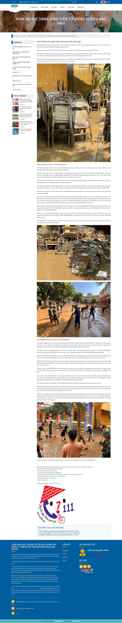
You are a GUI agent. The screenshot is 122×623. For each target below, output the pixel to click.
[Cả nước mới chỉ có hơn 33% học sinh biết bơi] (15, 131)
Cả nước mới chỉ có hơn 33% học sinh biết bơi (26, 129)
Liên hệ (64, 560)
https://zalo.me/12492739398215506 (56, 476)
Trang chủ (34, 7)
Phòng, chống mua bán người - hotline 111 (21, 62)
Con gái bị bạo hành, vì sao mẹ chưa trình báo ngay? (26, 108)
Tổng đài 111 (16, 72)
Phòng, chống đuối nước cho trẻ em (22, 47)
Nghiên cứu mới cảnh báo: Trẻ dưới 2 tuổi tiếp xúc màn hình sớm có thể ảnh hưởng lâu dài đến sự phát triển (26, 102)
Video (62, 7)
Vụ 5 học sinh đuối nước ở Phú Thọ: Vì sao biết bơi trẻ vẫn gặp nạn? (26, 123)
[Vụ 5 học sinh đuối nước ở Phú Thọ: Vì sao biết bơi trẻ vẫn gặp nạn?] (15, 124)
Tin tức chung (16, 89)
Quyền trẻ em (17, 81)
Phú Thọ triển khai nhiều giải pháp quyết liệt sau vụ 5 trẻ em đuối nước (26, 115)
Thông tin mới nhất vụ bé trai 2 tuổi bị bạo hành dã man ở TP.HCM (59, 535)
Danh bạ (80, 7)
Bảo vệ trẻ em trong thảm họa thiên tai (21, 57)
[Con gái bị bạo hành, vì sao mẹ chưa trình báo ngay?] (15, 109)
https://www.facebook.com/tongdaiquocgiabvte (71, 474)
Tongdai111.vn (52, 478)
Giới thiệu (44, 7)
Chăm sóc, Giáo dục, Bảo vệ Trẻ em (22, 85)
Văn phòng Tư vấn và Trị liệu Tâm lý (22, 76)
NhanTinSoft (76, 621)
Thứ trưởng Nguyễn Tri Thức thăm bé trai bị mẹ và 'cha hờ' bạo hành (60, 533)
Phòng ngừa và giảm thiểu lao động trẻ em (21, 52)
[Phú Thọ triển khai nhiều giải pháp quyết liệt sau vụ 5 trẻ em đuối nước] (15, 116)
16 (65, 476)
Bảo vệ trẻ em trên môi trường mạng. (21, 68)
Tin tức (54, 7)
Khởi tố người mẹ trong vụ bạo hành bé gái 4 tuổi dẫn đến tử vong (59, 531)
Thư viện (71, 7)
